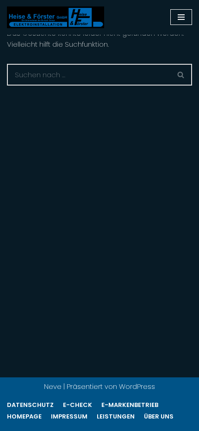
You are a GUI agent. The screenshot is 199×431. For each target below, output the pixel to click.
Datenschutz (30, 404)
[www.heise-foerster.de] (55, 17)
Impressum (69, 416)
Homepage (24, 416)
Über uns (159, 416)
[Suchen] (181, 75)
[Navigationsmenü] (181, 17)
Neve (53, 386)
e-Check (77, 404)
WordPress (137, 386)
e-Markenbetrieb (129, 404)
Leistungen (116, 416)
